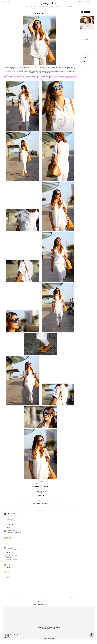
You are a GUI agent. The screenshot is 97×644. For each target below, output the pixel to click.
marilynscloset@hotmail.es (87, 32)
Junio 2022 (85, 62)
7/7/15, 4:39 (12, 524)
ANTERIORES (15, 597)
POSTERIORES (73, 597)
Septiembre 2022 (85, 61)
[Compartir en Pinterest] (42, 500)
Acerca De (3, 1)
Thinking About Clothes (10, 542)
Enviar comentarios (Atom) (42, 601)
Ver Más (70, 6)
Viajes (55, 6)
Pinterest (83, 1)
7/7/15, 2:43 (13, 513)
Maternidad (50, 6)
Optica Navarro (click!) (44, 486)
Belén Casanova (9, 537)
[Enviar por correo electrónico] (38, 500)
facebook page (8, 575)
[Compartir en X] (40, 500)
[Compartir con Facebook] (41, 500)
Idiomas (8, 1)
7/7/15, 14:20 (14, 555)
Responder (8, 527)
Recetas (65, 6)
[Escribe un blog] (39, 500)
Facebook (82, 1)
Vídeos (60, 6)
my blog (7, 574)
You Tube (80, 1)
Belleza (36, 6)
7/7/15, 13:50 (13, 547)
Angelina (8, 524)
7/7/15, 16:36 (11, 564)
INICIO (44, 597)
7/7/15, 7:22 (13, 530)
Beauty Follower (9, 555)
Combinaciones (42, 6)
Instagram (79, 1)
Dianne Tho (8, 547)
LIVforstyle (8, 513)
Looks (31, 6)
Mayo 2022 (85, 64)
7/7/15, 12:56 (14, 537)
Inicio (27, 6)
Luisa (7, 564)
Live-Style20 (8, 530)
